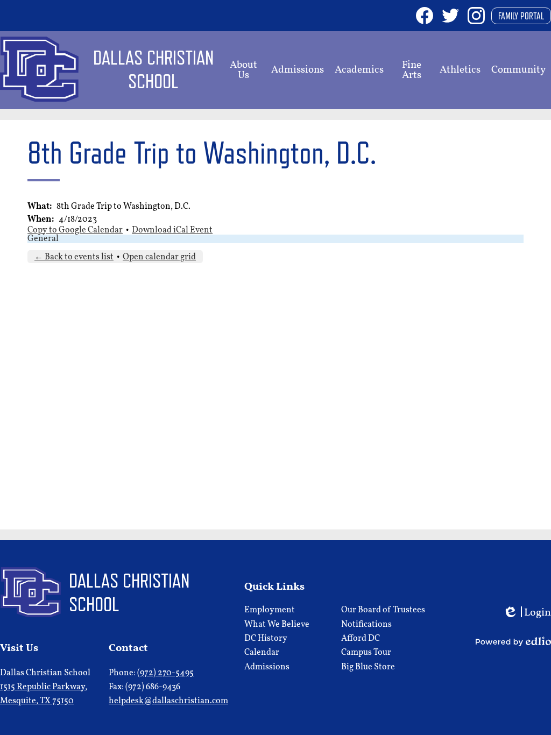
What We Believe (276, 624)
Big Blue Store (368, 667)
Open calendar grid (159, 257)
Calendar (261, 652)
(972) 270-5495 (165, 673)
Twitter (450, 16)
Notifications (366, 624)
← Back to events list (74, 257)
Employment (269, 610)
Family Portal (521, 16)
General (43, 239)
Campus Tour (366, 652)
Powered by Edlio (513, 641)
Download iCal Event (172, 230)
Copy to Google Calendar (75, 230)
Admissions (266, 667)
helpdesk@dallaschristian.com (168, 701)
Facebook (424, 16)
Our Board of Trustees (383, 610)
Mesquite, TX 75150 (43, 694)
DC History (265, 638)
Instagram (476, 16)
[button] (243, 70)
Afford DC (360, 638)
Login (527, 613)
